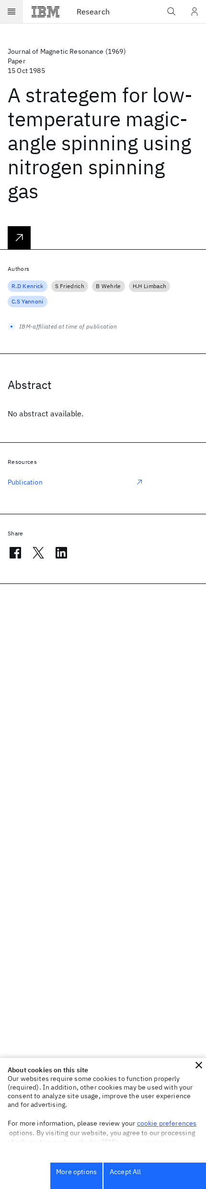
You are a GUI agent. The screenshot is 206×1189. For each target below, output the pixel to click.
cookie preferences (167, 1123)
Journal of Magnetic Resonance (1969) (67, 51)
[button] (198, 1065)
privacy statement (148, 1142)
